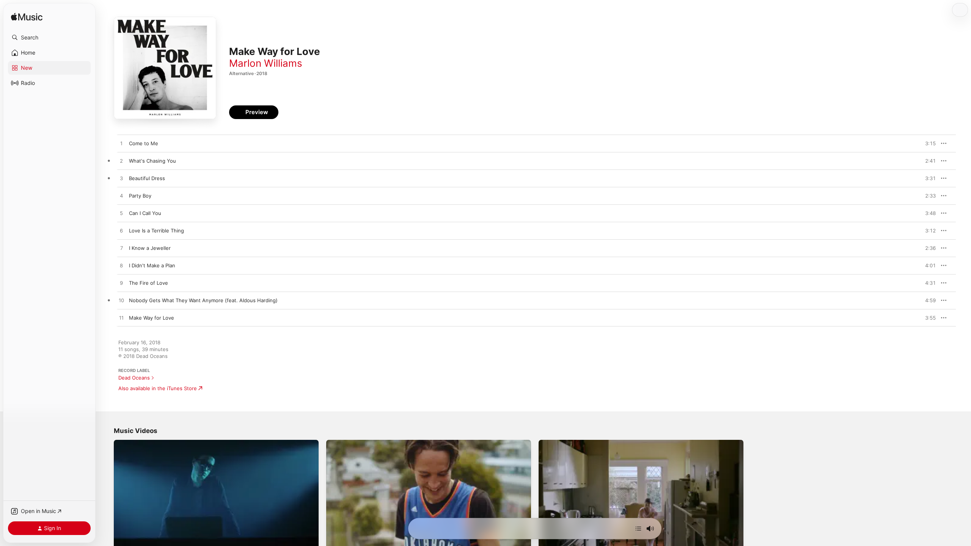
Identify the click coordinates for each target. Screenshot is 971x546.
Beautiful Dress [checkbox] (147, 178)
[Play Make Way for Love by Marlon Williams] (121, 318)
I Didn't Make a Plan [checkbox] (152, 265)
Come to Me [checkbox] (143, 143)
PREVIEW (927, 143)
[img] (26, 17)
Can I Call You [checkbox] (145, 213)
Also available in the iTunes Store (157, 388)
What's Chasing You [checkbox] (152, 161)
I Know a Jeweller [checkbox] (150, 248)
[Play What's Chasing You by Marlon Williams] (121, 161)
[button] (49, 37)
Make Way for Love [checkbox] (151, 318)
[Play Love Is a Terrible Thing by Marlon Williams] (121, 231)
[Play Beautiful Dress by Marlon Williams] (121, 178)
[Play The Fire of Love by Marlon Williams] (121, 283)
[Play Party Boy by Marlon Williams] (121, 196)
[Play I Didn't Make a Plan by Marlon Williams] (121, 265)
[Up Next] (638, 528)
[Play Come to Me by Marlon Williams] (121, 143)
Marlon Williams (265, 63)
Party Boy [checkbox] (140, 196)
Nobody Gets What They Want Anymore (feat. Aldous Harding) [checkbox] (203, 300)
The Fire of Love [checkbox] (148, 283)
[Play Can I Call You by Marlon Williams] (121, 213)
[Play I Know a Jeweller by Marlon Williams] (121, 248)
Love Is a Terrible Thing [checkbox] (156, 231)
